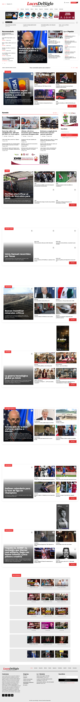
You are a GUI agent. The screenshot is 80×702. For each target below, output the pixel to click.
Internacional (4, 60)
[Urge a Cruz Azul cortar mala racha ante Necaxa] (66, 471)
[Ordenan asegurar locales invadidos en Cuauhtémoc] (66, 176)
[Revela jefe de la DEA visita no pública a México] (32, 47)
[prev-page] (3, 23)
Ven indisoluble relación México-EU (42, 300)
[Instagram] (73, 68)
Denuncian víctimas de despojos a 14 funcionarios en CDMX (64, 202)
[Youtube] (77, 68)
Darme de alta (67, 680)
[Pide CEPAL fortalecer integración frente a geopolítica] (44, 94)
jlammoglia (5, 136)
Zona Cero (58, 380)
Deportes (36, 493)
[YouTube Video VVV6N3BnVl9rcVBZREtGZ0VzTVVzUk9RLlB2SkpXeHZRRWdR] (47, 625)
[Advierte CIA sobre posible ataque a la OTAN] (44, 414)
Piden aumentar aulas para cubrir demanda (43, 242)
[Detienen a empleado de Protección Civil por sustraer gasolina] (49, 123)
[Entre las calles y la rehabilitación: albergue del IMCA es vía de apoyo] (55, 34)
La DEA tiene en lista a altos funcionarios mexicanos (70, 52)
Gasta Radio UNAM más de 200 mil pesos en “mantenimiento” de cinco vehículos (65, 382)
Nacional (3, 40)
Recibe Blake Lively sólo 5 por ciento (64, 544)
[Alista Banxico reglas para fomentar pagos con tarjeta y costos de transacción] (55, 49)
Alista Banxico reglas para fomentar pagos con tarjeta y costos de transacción (54, 56)
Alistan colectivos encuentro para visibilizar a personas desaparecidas (30, 132)
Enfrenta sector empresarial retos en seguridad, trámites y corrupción (29, 149)
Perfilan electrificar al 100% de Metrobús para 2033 (65, 103)
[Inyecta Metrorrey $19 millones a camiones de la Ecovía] (44, 251)
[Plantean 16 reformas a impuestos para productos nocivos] (66, 308)
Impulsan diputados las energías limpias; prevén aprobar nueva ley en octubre (11, 144)
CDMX (57, 101)
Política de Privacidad (73, 137)
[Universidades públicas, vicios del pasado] (44, 357)
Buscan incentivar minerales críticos (14, 312)
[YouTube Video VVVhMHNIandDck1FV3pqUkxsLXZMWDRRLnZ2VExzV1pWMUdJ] (33, 639)
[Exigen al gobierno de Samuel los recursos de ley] (66, 251)
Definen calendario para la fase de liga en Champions (17, 490)
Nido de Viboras (59, 364)
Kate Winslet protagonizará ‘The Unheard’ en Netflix (44, 545)
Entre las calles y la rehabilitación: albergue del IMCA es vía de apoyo (54, 42)
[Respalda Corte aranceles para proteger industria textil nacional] (66, 78)
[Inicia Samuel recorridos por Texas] (18, 245)
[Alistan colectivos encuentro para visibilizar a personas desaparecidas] (30, 123)
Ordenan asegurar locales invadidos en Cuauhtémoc (64, 185)
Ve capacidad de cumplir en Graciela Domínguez (70, 36)
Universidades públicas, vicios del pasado (48, 24)
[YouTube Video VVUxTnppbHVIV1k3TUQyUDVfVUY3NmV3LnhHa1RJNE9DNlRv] (47, 654)
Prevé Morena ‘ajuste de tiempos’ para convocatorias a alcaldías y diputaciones (11, 149)
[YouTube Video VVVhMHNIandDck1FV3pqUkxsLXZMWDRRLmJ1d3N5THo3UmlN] (61, 639)
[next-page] (77, 23)
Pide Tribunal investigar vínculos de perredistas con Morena (44, 202)
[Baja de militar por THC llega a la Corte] (44, 78)
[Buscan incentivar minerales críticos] (18, 303)
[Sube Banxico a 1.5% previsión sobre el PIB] (66, 292)
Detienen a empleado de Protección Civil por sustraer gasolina (48, 132)
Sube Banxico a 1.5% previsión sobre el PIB (65, 300)
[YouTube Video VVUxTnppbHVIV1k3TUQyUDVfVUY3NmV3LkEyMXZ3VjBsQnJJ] (61, 654)
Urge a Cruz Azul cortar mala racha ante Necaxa (66, 479)
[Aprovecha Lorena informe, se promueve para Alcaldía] (66, 234)
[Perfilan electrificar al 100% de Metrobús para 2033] (66, 94)
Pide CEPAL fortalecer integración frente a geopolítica (43, 103)
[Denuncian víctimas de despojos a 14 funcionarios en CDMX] (66, 193)
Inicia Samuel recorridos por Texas (18, 255)
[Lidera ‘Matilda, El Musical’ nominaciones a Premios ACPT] (44, 553)
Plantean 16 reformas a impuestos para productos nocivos (64, 317)
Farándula (66, 55)
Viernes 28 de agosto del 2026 (10, 24)
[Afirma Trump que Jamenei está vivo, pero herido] (44, 430)
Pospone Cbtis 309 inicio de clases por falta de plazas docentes (48, 144)
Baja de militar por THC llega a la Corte (42, 86)
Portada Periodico (40, 677)
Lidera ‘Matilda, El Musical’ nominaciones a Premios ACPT (43, 562)
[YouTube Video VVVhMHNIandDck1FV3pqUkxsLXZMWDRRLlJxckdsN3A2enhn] (47, 639)
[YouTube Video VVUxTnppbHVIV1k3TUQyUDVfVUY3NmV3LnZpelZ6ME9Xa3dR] (33, 654)
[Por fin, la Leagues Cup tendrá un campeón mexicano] (66, 487)
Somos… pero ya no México (64, 24)
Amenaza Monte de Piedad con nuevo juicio (43, 316)
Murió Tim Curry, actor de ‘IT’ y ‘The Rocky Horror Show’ (65, 562)
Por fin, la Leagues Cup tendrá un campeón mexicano (65, 496)
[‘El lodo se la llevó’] (66, 414)
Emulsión (36, 364)
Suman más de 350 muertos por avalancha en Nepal (8, 59)
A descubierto (39, 680)
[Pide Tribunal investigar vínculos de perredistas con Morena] (44, 193)
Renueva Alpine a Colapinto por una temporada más (44, 496)
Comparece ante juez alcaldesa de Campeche (28, 140)
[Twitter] (75, 68)
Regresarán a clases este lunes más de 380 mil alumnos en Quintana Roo (71, 42)
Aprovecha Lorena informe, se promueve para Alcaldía (65, 243)
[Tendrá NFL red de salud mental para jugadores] (44, 471)
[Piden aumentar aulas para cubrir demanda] (44, 234)
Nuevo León (36, 241)
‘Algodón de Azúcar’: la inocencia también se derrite (70, 57)
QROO (49, 39)
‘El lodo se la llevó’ (60, 422)
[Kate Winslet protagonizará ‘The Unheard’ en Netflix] (44, 536)
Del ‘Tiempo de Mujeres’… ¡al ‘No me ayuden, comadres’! (44, 382)
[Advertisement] (40, 218)
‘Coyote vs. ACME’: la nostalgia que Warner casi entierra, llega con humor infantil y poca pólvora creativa (17, 552)
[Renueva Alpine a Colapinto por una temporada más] (44, 487)
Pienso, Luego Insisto (38, 380)
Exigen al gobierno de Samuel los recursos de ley (65, 260)
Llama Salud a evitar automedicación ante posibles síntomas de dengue (48, 149)
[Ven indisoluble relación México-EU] (44, 292)
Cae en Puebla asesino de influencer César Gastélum (9, 54)
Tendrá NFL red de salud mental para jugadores (44, 479)
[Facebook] (71, 68)
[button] (9, 4)
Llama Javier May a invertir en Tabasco (10, 139)
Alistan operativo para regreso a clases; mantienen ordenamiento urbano (49, 140)
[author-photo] (3, 136)
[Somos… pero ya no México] (66, 357)
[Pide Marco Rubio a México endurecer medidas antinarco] (66, 430)
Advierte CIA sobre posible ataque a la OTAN (43, 422)
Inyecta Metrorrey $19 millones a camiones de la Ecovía (44, 260)
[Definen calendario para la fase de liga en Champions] (18, 482)
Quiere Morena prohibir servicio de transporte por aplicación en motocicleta (44, 185)
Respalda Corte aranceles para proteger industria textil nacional (64, 86)
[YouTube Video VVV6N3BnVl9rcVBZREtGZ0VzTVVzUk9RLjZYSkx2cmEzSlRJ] (61, 625)
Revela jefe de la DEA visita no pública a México (30, 50)
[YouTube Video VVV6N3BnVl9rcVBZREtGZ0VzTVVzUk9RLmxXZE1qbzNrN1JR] (33, 625)
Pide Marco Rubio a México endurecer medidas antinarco (66, 439)
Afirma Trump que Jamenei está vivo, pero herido (43, 439)
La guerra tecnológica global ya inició (29, 24)
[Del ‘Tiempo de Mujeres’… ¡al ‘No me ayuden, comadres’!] (44, 373)
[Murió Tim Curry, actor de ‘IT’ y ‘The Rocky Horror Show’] (66, 553)
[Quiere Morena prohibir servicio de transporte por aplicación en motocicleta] (44, 176)
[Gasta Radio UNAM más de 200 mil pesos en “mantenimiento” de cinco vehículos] (66, 373)
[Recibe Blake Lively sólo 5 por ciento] (66, 536)
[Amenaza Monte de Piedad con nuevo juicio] (44, 308)
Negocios (36, 299)
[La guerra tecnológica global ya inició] (18, 368)
